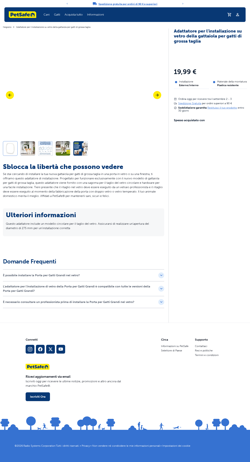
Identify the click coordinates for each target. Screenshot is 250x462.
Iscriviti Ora (38, 396)
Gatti (57, 14)
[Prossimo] (157, 95)
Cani (47, 14)
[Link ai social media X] (50, 349)
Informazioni (95, 14)
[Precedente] (67, 3)
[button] (46, 14)
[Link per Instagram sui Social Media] (30, 349)
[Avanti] (182, 3)
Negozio (7, 27)
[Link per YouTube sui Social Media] (60, 349)
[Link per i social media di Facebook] (40, 349)
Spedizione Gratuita (189, 103)
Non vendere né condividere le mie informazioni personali (126, 445)
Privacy (86, 445)
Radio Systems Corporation (39, 445)
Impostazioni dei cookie (176, 445)
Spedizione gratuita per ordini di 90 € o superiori (127, 4)
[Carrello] (229, 14)
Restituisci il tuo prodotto (222, 107)
